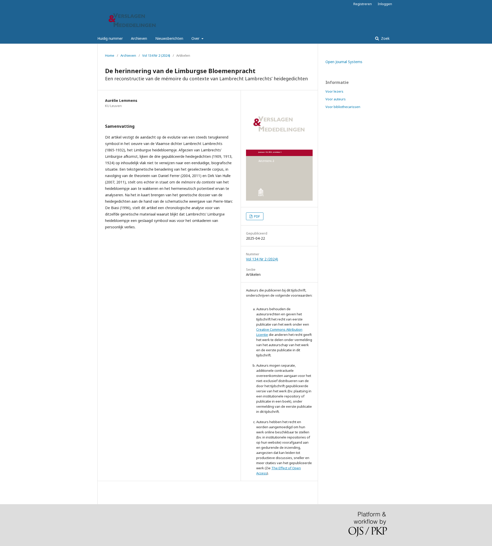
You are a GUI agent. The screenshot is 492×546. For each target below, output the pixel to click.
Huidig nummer (110, 38)
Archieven (139, 38)
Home (109, 55)
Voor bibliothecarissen (342, 106)
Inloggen (385, 4)
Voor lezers (334, 91)
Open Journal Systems (343, 61)
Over (195, 38)
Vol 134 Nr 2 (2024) (156, 55)
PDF (256, 216)
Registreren (362, 4)
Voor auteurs (335, 99)
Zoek (384, 38)
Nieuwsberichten (169, 38)
